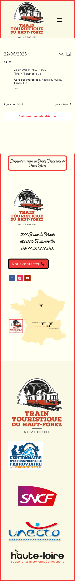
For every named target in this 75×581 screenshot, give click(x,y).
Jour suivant (62, 104)
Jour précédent (15, 104)
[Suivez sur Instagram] (20, 278)
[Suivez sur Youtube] (27, 278)
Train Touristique (27, 74)
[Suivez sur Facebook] (12, 278)
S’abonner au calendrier (35, 116)
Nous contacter (26, 263)
